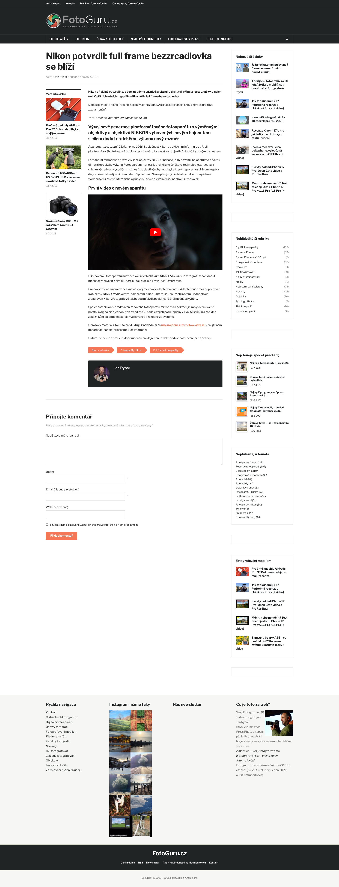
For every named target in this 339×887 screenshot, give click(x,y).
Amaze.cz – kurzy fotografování (257, 751)
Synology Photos (245, 301)
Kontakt (70, 3)
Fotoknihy (241, 266)
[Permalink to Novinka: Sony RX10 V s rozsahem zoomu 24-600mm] (63, 206)
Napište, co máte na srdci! (62, 435)
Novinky (240, 291)
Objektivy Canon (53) (248, 487)
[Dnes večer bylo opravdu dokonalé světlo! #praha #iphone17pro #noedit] (119, 741)
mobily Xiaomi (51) (246, 500)
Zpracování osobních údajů (63, 770)
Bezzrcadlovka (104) (247, 470)
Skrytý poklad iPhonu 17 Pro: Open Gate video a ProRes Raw (268, 170)
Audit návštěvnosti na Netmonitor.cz (184, 862)
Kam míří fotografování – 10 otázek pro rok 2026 (268, 119)
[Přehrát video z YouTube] (155, 232)
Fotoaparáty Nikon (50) (249, 504)
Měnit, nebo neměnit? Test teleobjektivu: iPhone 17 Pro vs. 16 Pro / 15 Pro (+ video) (261, 189)
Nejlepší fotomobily (146, 39)
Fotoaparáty (59, 39)
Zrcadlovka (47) (245, 512)
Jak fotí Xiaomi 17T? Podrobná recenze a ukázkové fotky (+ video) (268, 104)
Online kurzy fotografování (128, 3)
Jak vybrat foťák (56, 765)
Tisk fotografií (243, 306)
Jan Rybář (61, 76)
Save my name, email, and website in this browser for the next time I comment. (94, 524)
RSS (140, 862)
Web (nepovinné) (57, 507)
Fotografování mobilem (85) (251, 474)
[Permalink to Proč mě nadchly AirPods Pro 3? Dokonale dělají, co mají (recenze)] (63, 111)
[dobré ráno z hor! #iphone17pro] (119, 784)
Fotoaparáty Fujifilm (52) (249, 491)
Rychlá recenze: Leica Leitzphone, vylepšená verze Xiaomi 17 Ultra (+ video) (259, 152)
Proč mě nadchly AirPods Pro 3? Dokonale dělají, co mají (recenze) (63, 129)
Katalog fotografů (58, 741)
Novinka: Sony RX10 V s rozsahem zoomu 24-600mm (62, 225)
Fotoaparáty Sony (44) (248, 517)
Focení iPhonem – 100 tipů (251, 257)
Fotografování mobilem (249, 262)
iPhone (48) (242, 508)
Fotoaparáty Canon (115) (249, 462)
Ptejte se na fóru (219, 39)
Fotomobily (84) (244, 483)
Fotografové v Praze (183, 39)
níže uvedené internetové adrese (182, 325)
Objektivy (241, 296)
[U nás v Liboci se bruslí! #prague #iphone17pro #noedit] (119, 763)
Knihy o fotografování (248, 276)
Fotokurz (83, 39)
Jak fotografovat (245, 271)
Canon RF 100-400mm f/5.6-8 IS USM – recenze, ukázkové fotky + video (63, 177)
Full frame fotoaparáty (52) (251, 496)
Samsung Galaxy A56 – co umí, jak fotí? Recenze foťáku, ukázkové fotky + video (261, 643)
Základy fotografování (60, 755)
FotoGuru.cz (169, 853)
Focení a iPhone (245, 252)
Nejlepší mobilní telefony (249, 286)
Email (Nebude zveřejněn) (62, 489)
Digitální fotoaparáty (247, 247)
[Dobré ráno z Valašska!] (119, 720)
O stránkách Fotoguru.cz (62, 717)
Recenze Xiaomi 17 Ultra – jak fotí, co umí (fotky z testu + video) (269, 134)
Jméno (50, 471)
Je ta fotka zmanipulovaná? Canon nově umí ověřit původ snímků (270, 68)
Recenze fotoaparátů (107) (251, 466)
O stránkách (53, 3)
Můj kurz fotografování (93, 3)
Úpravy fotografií (110, 39)
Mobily (239, 281)
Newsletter (152, 862)
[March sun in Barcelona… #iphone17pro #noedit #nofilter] (141, 720)
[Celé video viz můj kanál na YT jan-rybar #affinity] (119, 826)
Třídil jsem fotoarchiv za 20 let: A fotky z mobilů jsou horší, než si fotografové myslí (262, 86)
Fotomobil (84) (244, 479)
